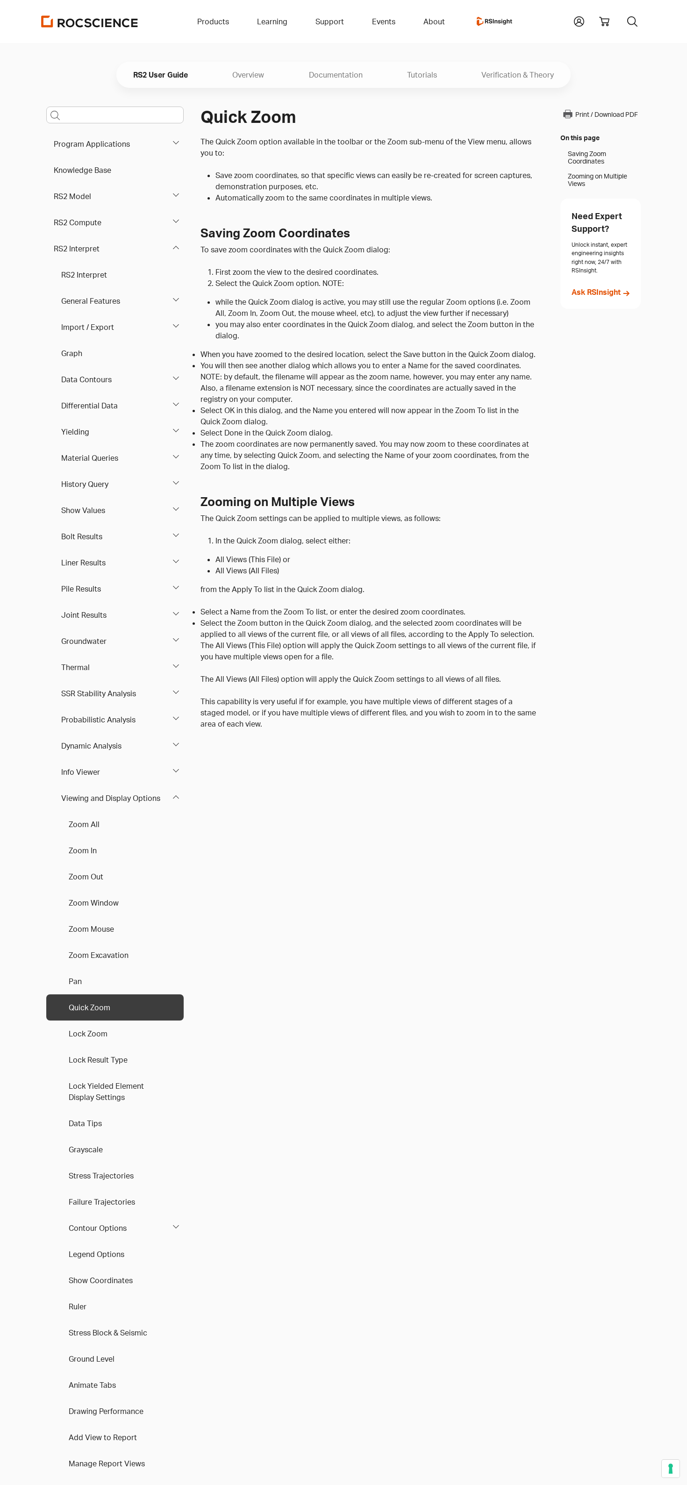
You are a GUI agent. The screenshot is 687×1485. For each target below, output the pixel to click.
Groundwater (84, 641)
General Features (90, 301)
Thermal (75, 667)
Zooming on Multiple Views (597, 179)
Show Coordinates (101, 1280)
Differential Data (89, 405)
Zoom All (84, 824)
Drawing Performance (106, 1411)
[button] (579, 20)
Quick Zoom (89, 1007)
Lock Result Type (98, 1059)
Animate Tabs (92, 1385)
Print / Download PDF (606, 114)
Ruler (77, 1306)
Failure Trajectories (102, 1202)
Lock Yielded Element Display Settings (106, 1091)
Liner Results (83, 562)
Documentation (336, 74)
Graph (71, 353)
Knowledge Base (82, 170)
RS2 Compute (77, 222)
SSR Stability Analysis (98, 693)
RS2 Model (72, 196)
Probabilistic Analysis (98, 719)
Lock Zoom (88, 1033)
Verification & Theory (517, 74)
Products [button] (213, 21)
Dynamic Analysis (91, 745)
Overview (248, 74)
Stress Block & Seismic (108, 1332)
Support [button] (329, 21)
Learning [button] (272, 21)
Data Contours (86, 379)
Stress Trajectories (101, 1175)
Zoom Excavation (99, 955)
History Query (84, 484)
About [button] (434, 21)
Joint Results (84, 615)
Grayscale (86, 1149)
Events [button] (383, 21)
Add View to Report (103, 1437)
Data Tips (85, 1123)
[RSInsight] (494, 21)
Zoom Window (94, 902)
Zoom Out (86, 876)
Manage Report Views (107, 1463)
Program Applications (92, 144)
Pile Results (81, 588)
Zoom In (83, 850)
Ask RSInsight (596, 292)
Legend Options (96, 1254)
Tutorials (422, 74)
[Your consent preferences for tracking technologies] (671, 1469)
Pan (75, 981)
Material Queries (89, 458)
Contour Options (98, 1228)
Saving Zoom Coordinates (587, 157)
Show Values (83, 510)
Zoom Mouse (91, 929)
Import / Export (87, 327)
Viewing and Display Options (110, 798)
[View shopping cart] (604, 21)
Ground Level (91, 1359)
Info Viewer (80, 772)
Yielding (75, 431)
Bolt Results (81, 536)
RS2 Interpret (77, 248)
